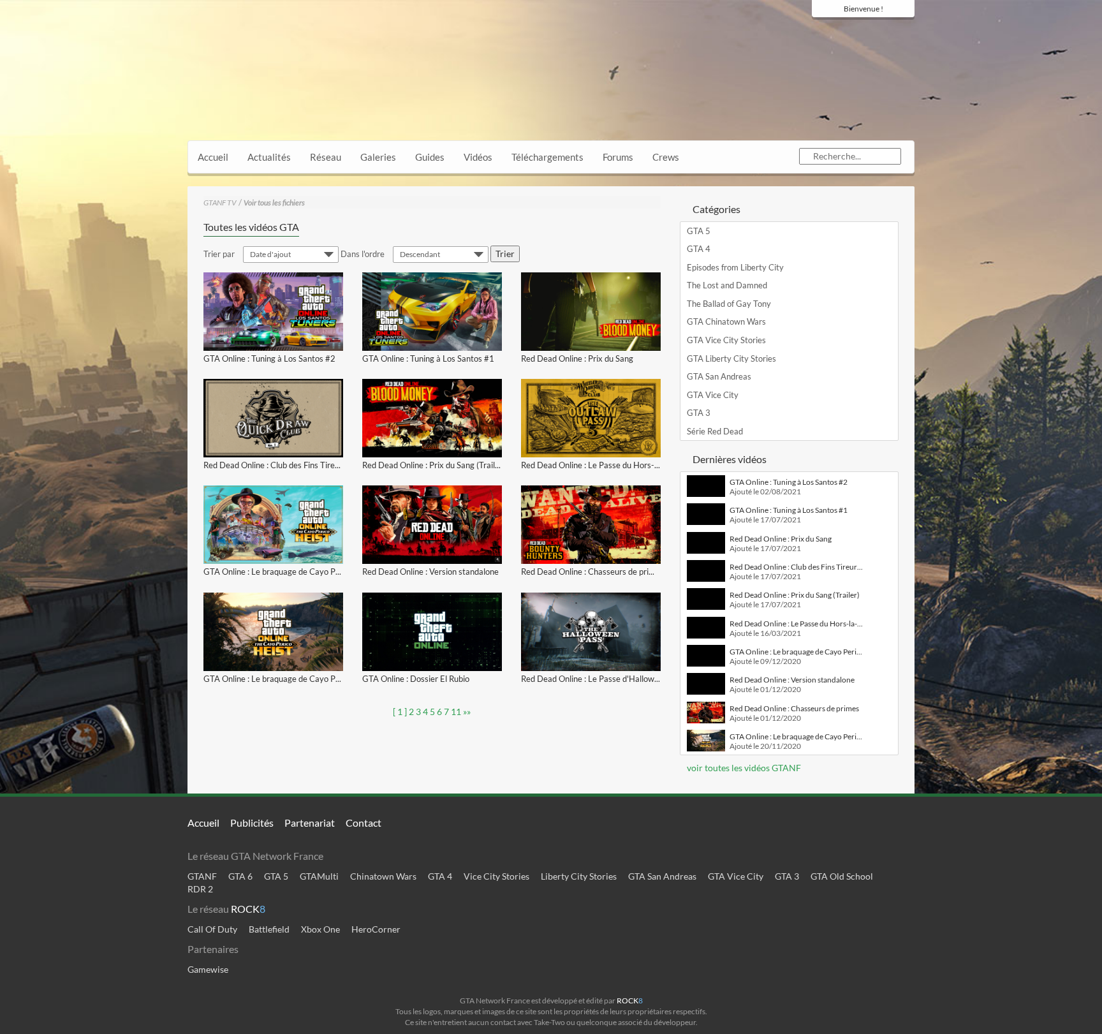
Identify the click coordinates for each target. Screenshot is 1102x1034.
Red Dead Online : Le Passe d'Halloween (594, 679)
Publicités (252, 822)
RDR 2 (200, 888)
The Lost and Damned (727, 285)
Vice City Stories (496, 876)
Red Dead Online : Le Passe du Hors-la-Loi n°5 (605, 465)
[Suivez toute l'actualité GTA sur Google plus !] (860, 33)
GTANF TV (220, 202)
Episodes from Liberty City (735, 267)
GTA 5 (698, 231)
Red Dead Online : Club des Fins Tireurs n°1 (282, 465)
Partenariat (309, 822)
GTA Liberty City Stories (731, 358)
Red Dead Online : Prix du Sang (577, 358)
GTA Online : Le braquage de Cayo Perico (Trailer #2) (299, 571)
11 (456, 711)
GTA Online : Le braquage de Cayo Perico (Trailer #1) (299, 679)
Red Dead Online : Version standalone (430, 571)
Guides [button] (429, 157)
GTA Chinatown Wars (726, 321)
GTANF (202, 876)
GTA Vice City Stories (726, 340)
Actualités (269, 157)
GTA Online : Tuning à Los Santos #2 (269, 358)
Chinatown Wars (383, 876)
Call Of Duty (212, 929)
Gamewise (207, 969)
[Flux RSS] (905, 33)
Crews (665, 157)
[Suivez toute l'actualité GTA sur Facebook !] (818, 33)
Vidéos (478, 157)
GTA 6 (240, 876)
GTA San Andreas (719, 376)
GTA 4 (698, 249)
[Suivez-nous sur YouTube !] (882, 33)
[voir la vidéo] (273, 311)
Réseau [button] (325, 157)
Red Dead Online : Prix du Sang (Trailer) (433, 465)
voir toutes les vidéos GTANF (743, 767)
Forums (618, 157)
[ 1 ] (400, 711)
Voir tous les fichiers (274, 202)
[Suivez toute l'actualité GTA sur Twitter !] (838, 33)
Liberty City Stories (579, 876)
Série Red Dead (715, 431)
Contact (363, 822)
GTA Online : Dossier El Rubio (415, 679)
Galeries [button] (378, 157)
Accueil (213, 157)
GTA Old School (842, 876)
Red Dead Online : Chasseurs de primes (592, 571)
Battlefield (269, 929)
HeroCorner (375, 929)
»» (467, 711)
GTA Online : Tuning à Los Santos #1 (428, 358)
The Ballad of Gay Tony (729, 304)
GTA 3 (698, 413)
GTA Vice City (712, 395)
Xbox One (320, 929)
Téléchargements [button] (547, 157)
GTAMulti (319, 876)
